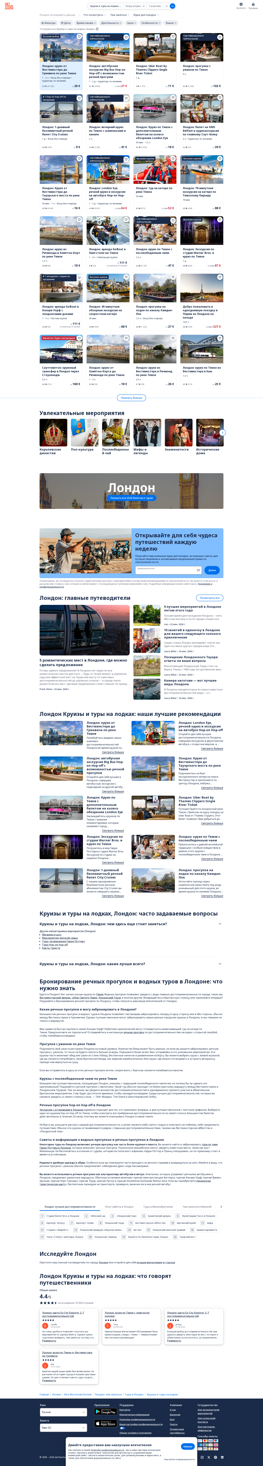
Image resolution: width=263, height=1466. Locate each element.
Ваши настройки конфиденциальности (141, 1424)
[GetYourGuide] (9, 6)
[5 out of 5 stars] (69, 1320)
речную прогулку (134, 1032)
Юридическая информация (134, 1414)
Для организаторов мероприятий (208, 1411)
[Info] (97, 29)
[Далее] (222, 432)
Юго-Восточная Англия (77, 1394)
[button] (61, 61)
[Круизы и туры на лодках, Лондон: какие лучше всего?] (220, 963)
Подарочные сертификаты (177, 1431)
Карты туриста (51, 948)
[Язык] (241, 4)
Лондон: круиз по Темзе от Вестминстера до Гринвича (67, 1354)
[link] (61, 61)
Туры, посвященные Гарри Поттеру (63, 941)
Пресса (173, 1424)
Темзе (99, 994)
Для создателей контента (206, 1420)
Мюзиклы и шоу (51, 934)
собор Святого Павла (84, 997)
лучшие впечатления (149, 1262)
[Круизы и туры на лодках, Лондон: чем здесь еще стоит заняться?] (220, 924)
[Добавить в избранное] (79, 36)
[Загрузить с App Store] (105, 1424)
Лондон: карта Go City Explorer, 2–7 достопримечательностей (63, 1314)
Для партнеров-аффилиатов (206, 1428)
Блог (172, 1419)
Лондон (103, 1262)
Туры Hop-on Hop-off (55, 944)
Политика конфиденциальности (137, 1419)
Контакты (124, 1409)
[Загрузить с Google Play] (105, 1412)
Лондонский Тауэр (109, 997)
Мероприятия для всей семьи (60, 938)
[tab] (70, 1207)
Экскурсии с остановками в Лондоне (61, 1109)
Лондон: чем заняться (108, 1394)
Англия (56, 1394)
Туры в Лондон (134, 1394)
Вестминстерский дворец (55, 997)
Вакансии (175, 1414)
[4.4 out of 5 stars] (49, 1303)
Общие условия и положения (135, 1432)
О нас (173, 1409)
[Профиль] (253, 4)
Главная (44, 1394)
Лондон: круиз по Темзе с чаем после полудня (127, 1314)
